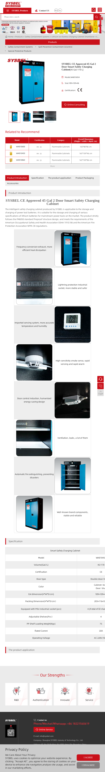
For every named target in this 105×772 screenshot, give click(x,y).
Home (10, 36)
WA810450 (20, 153)
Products (52, 42)
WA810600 (20, 146)
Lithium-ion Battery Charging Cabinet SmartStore (73, 36)
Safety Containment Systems (37, 36)
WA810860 (20, 160)
